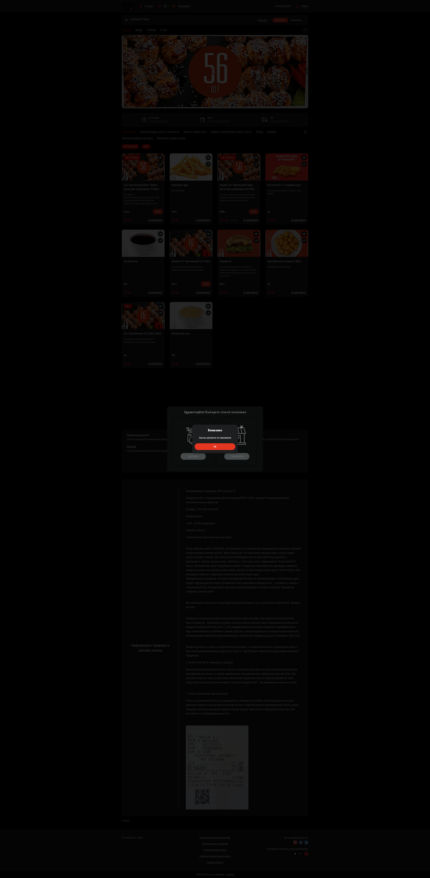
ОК (215, 446)
